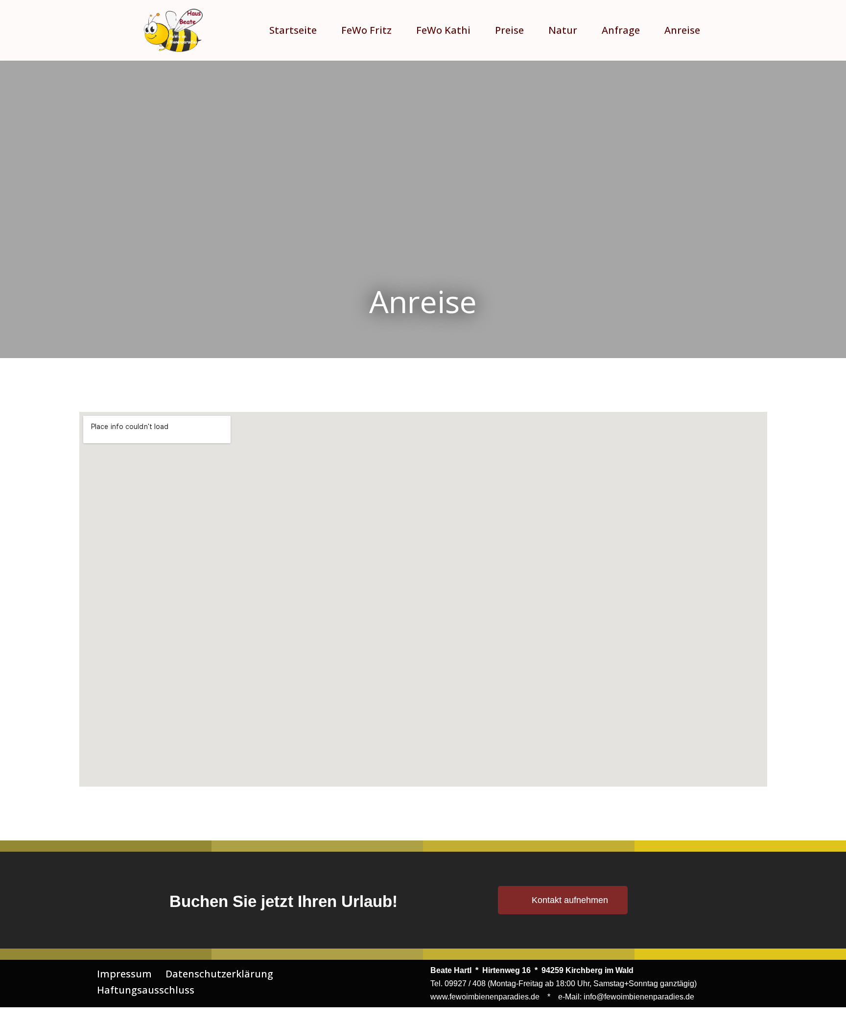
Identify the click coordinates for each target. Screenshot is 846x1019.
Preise (509, 30)
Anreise (682, 30)
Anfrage (621, 30)
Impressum (124, 973)
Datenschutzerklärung (219, 973)
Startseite (293, 30)
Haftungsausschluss (145, 989)
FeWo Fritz (366, 30)
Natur (562, 30)
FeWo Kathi (443, 30)
